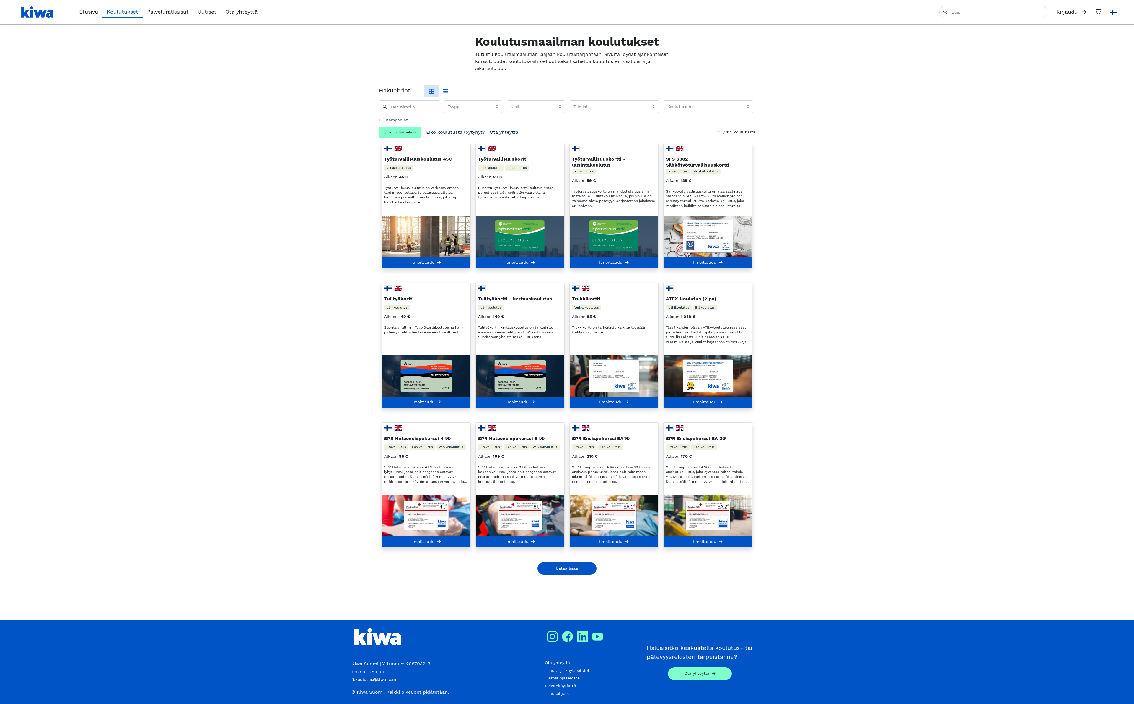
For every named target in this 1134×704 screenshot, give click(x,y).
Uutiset (207, 12)
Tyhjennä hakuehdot (400, 132)
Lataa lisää (567, 568)
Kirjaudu (1067, 12)
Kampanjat (397, 120)
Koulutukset (122, 12)
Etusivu (88, 12)
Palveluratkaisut (168, 12)
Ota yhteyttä (241, 12)
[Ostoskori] (1098, 11)
